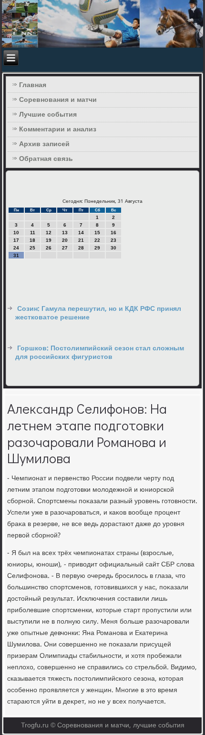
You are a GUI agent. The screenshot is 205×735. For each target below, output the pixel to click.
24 (16, 247)
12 (48, 232)
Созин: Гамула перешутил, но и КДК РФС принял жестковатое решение (98, 313)
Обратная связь (46, 159)
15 (97, 232)
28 (81, 247)
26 (48, 247)
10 (16, 232)
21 (81, 240)
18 (32, 240)
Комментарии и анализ (57, 129)
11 (32, 232)
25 (32, 247)
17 (16, 240)
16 (113, 232)
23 (113, 240)
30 (113, 247)
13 (65, 232)
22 (97, 240)
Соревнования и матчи (58, 100)
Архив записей (44, 144)
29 (97, 247)
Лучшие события (48, 114)
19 (48, 240)
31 (16, 255)
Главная (32, 85)
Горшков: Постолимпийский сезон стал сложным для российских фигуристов (99, 353)
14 (81, 232)
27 (65, 247)
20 (65, 240)
